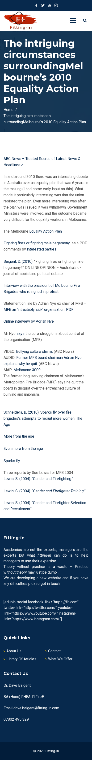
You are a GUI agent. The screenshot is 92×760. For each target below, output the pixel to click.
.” (72, 479)
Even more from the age (23, 448)
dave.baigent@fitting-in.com (36, 708)
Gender (39, 479)
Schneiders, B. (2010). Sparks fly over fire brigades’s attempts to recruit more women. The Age (43, 418)
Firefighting (62, 479)
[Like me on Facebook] (36, 5)
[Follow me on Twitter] (43, 5)
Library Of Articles (21, 659)
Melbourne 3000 (27, 370)
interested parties (42, 249)
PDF (69, 309)
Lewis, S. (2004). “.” (45, 491)
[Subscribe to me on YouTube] (49, 5)
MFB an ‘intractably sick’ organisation (34, 309)
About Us (13, 651)
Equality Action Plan (46, 231)
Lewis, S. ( (12, 479)
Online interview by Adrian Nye (29, 321)
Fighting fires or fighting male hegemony (37, 243)
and (49, 479)
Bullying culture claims (34, 351)
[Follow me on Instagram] (56, 5)
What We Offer (60, 659)
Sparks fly (12, 461)
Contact (54, 651)
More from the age (19, 436)
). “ (31, 479)
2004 (25, 479)
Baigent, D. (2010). (18, 261)
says (21, 333)
